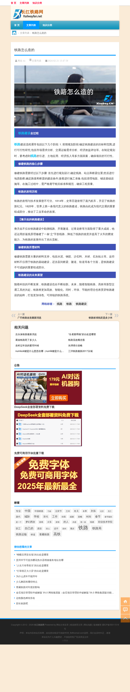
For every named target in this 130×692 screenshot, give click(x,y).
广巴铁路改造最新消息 (29, 317)
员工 (110, 511)
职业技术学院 (105, 521)
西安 (39, 528)
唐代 (18, 516)
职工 (18, 528)
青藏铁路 (44, 534)
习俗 (49, 511)
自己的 (29, 528)
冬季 (85, 511)
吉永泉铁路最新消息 (26, 334)
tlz (24, 61)
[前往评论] (124, 609)
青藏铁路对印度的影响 (28, 587)
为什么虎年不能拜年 (26, 576)
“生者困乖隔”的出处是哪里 (82, 334)
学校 (36, 516)
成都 (72, 516)
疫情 (57, 522)
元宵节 (58, 511)
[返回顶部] (124, 618)
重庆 (72, 528)
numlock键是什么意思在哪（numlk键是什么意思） (40, 351)
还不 (56, 528)
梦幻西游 (30, 521)
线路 (33, 155)
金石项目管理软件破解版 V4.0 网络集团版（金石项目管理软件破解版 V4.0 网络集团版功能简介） (66, 592)
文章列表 (24, 2)
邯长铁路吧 (22, 603)
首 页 (13, 2)
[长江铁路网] (28, 6)
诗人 (48, 528)
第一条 (83, 522)
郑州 (64, 528)
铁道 (33, 534)
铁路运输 (21, 534)
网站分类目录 (62, 624)
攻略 (80, 516)
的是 (74, 522)
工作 (55, 516)
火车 (49, 521)
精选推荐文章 (76, 624)
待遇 (64, 516)
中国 (27, 510)
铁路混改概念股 (76, 339)
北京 (102, 511)
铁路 (17, 144)
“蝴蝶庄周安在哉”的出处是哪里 (32, 554)
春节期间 (108, 516)
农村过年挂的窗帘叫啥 (27, 345)
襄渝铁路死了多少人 (26, 339)
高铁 (57, 533)
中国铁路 (39, 511)
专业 (18, 511)
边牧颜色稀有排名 (25, 598)
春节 (98, 516)
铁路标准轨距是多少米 (100, 317)
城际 (27, 516)
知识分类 (37, 2)
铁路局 (96, 528)
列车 (93, 511)
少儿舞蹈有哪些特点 (26, 581)
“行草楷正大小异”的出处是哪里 (32, 570)
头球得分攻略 (75, 345)
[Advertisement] (65, 668)
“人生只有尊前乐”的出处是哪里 (32, 565)
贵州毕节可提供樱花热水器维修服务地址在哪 (39, 560)
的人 (66, 521)
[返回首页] (124, 601)
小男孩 (65, 640)
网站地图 (88, 624)
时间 (88, 516)
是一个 (18, 522)
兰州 (68, 511)
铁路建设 (24, 133)
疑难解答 (97, 624)
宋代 (45, 516)
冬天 (76, 511)
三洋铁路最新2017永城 (80, 351)
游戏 (41, 521)
